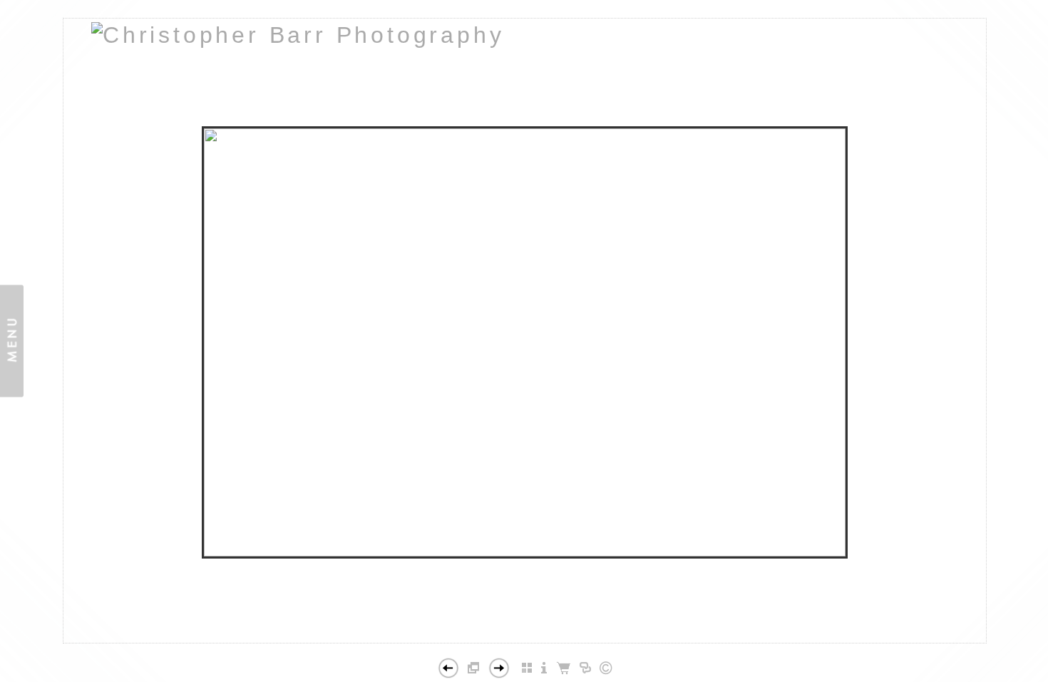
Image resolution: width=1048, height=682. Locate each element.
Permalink (560, 631)
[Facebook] (503, 637)
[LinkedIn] (518, 637)
